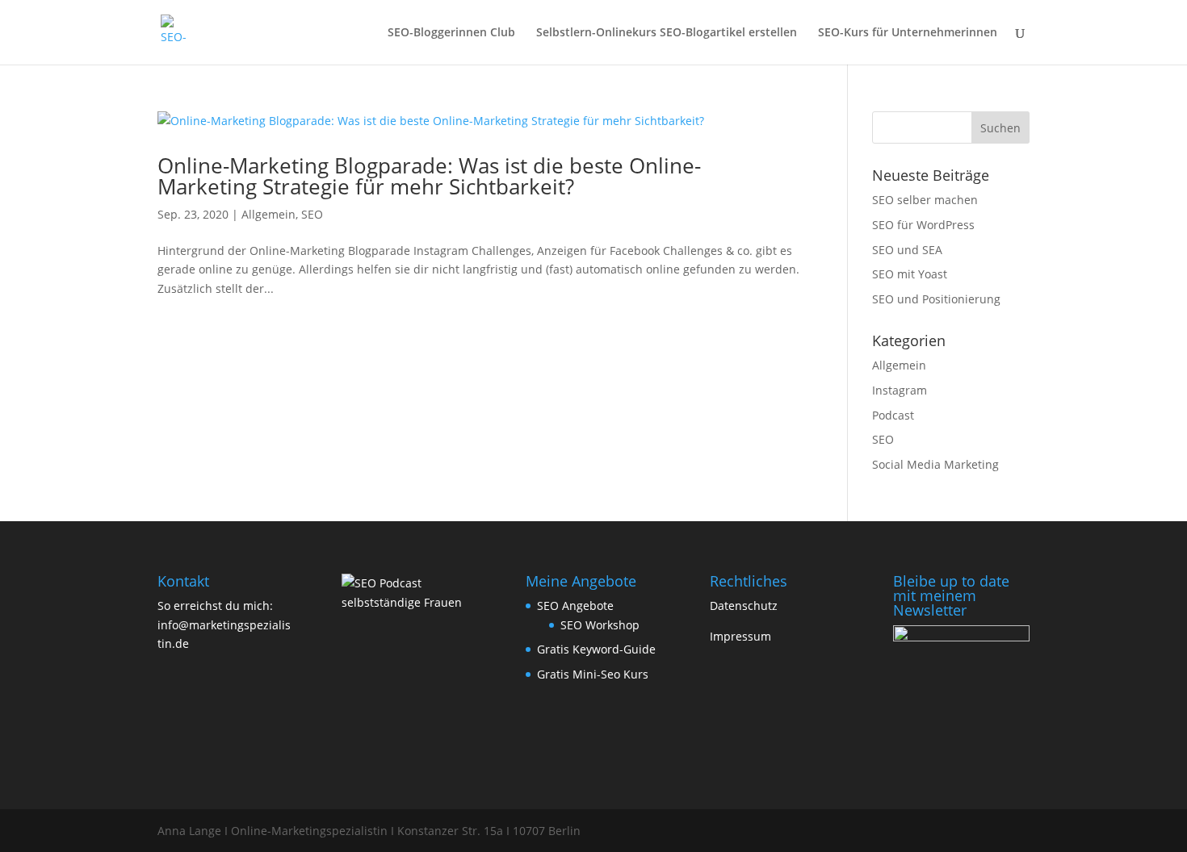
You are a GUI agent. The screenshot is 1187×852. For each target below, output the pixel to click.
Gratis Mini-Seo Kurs (592, 674)
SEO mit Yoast (909, 274)
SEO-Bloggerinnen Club (451, 33)
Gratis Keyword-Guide (596, 649)
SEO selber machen (925, 199)
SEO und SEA (907, 249)
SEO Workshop (600, 625)
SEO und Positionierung (936, 299)
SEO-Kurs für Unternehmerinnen (907, 33)
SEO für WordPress (923, 224)
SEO (312, 214)
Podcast (893, 415)
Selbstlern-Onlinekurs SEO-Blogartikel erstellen (666, 33)
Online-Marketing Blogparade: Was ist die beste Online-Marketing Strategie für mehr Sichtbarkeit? (429, 176)
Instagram (899, 390)
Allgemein (268, 214)
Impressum (740, 636)
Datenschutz (744, 605)
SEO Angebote (575, 605)
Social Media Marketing (935, 464)
